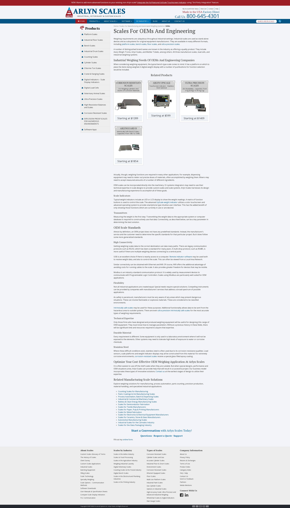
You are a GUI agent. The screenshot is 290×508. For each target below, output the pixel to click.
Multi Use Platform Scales (156, 479)
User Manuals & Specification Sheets (93, 491)
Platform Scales (90, 34)
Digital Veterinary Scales (122, 467)
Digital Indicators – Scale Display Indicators (94, 80)
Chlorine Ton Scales (92, 68)
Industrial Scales (86, 467)
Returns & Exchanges (188, 460)
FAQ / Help (184, 473)
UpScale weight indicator (167, 202)
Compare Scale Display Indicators (92, 495)
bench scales (141, 44)
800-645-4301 (197, 15)
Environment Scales (154, 467)
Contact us (160, 371)
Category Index (185, 470)
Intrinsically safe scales (123, 308)
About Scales (110, 21)
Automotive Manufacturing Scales (132, 420)
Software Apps (90, 129)
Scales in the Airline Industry (124, 454)
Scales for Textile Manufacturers (132, 407)
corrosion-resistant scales (146, 356)
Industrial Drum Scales (93, 51)
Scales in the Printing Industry (124, 482)
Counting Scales (91, 57)
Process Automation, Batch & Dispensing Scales (138, 396)
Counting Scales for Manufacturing (133, 391)
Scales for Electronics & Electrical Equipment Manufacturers (143, 414)
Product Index (185, 467)
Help (216, 9)
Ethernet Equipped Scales (156, 473)
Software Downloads (88, 488)
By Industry (141, 21)
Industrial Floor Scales (93, 40)
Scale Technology (86, 476)
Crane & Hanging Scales (94, 74)
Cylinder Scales (90, 62)
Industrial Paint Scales (155, 483)
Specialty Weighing (87, 479)
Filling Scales (85, 473)
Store (82, 21)
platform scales (128, 44)
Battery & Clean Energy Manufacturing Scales (137, 401)
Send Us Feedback (186, 479)
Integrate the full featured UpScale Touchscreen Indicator (161, 2)
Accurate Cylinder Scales (155, 460)
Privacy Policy (185, 457)
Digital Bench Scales (121, 473)
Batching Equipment (87, 470)
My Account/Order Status (191, 9)
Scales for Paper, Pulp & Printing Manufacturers (138, 409)
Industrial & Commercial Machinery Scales (135, 399)
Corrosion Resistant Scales (95, 113)
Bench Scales (89, 45)
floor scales (152, 44)
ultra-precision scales (171, 44)
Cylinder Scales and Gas (155, 457)
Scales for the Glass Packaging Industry (135, 425)
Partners (183, 482)
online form (128, 439)
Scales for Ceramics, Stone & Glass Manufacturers (139, 417)
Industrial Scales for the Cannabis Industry (136, 422)
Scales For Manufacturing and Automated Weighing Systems (142, 26)
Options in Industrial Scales (156, 489)
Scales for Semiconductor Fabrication (134, 404)
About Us (166, 21)
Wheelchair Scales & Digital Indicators (160, 498)
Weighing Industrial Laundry (124, 464)
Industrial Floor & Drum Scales (158, 464)
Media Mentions (186, 485)
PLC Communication (87, 498)
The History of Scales (88, 457)
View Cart (204, 9)
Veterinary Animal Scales (94, 93)
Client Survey (85, 460)
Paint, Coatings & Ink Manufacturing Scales (136, 394)
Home (116, 26)
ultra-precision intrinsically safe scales (174, 310)
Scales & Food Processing (123, 457)
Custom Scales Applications (90, 464)
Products (93, 21)
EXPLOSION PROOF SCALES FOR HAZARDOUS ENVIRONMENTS (95, 121)
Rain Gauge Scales (153, 501)
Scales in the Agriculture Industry (125, 460)
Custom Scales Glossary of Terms (92, 454)
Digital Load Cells (91, 88)
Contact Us (179, 21)
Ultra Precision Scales (93, 99)
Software (126, 21)
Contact (210, 9)
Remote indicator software (180, 256)
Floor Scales (151, 476)
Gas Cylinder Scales (154, 486)
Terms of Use (185, 464)
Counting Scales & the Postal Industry (127, 470)
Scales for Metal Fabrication (130, 412)
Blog (155, 21)
